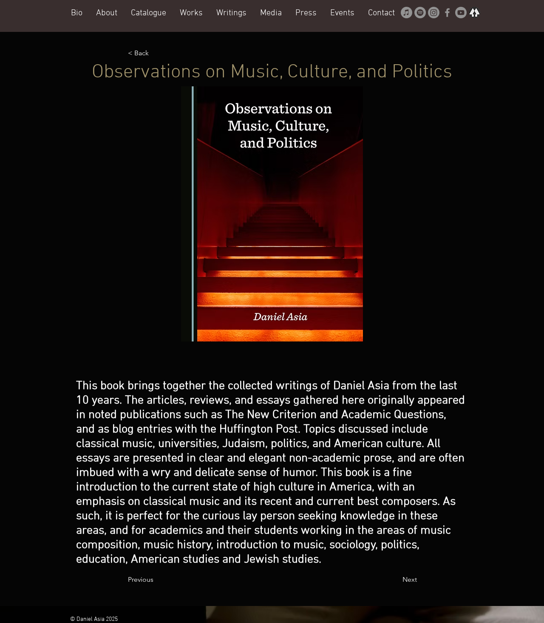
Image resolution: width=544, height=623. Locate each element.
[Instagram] (433, 12)
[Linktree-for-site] (474, 12)
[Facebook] (447, 12)
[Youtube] (461, 12)
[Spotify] (420, 12)
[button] (191, 12)
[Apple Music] (406, 12)
